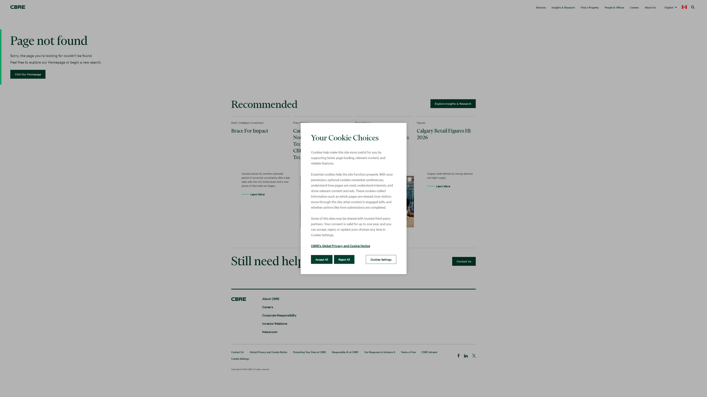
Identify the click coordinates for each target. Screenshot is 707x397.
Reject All (344, 259)
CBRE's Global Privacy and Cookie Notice (340, 246)
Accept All (321, 259)
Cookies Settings (381, 259)
